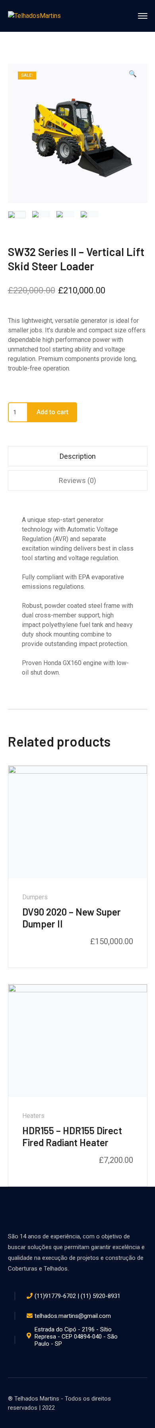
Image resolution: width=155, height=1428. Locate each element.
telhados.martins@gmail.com (73, 1315)
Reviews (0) (77, 480)
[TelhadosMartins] (34, 15)
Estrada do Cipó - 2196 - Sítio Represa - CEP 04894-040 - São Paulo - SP (76, 1336)
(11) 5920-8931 (100, 1296)
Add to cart (52, 412)
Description (78, 456)
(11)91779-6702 (55, 1296)
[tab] (77, 456)
